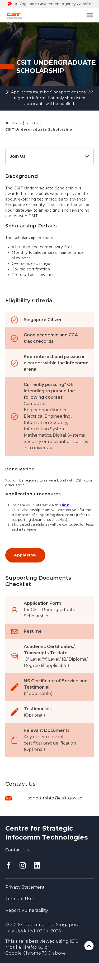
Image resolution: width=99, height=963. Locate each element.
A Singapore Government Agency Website (53, 4)
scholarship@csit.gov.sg (55, 797)
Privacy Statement (25, 887)
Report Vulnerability (26, 910)
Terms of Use (19, 898)
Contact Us (17, 849)
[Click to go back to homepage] (14, 15)
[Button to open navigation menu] (90, 15)
